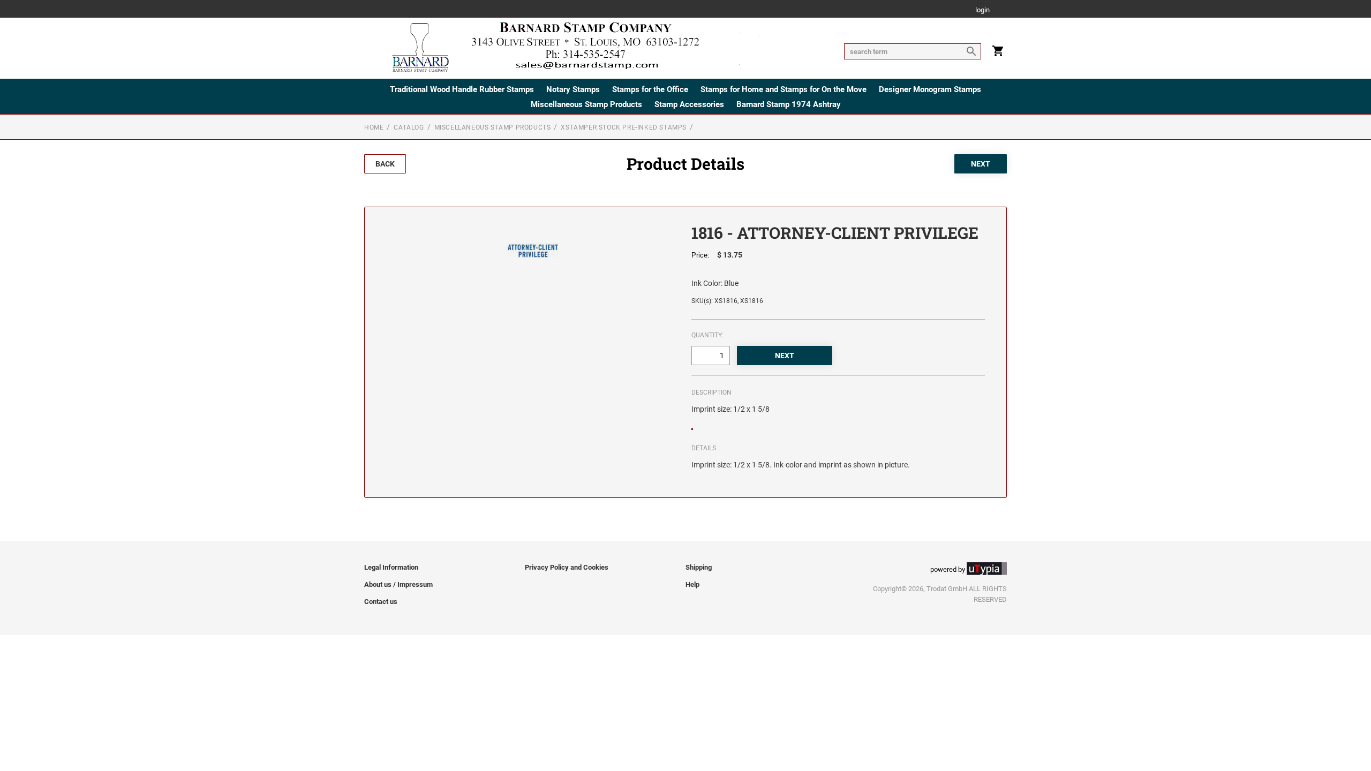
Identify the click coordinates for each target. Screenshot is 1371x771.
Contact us (380, 602)
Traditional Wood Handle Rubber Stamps (462, 89)
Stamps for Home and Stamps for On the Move (783, 89)
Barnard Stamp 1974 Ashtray (788, 104)
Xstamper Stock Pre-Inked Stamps (624, 127)
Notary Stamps (573, 89)
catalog (409, 127)
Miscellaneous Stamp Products (586, 104)
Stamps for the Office (650, 89)
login (982, 10)
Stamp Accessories (689, 104)
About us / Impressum (398, 584)
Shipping (699, 567)
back (385, 164)
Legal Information (391, 567)
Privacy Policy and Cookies (566, 567)
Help (692, 584)
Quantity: (707, 335)
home (373, 127)
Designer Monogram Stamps (930, 89)
